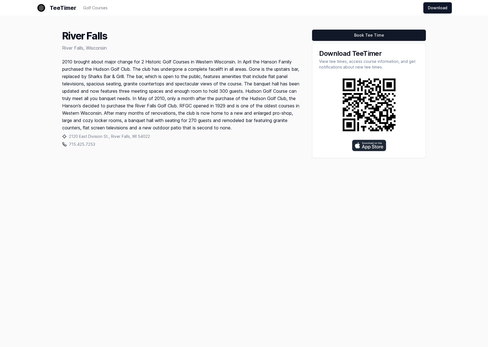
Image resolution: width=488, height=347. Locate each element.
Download (437, 7)
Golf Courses (95, 7)
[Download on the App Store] (369, 145)
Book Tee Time (369, 35)
